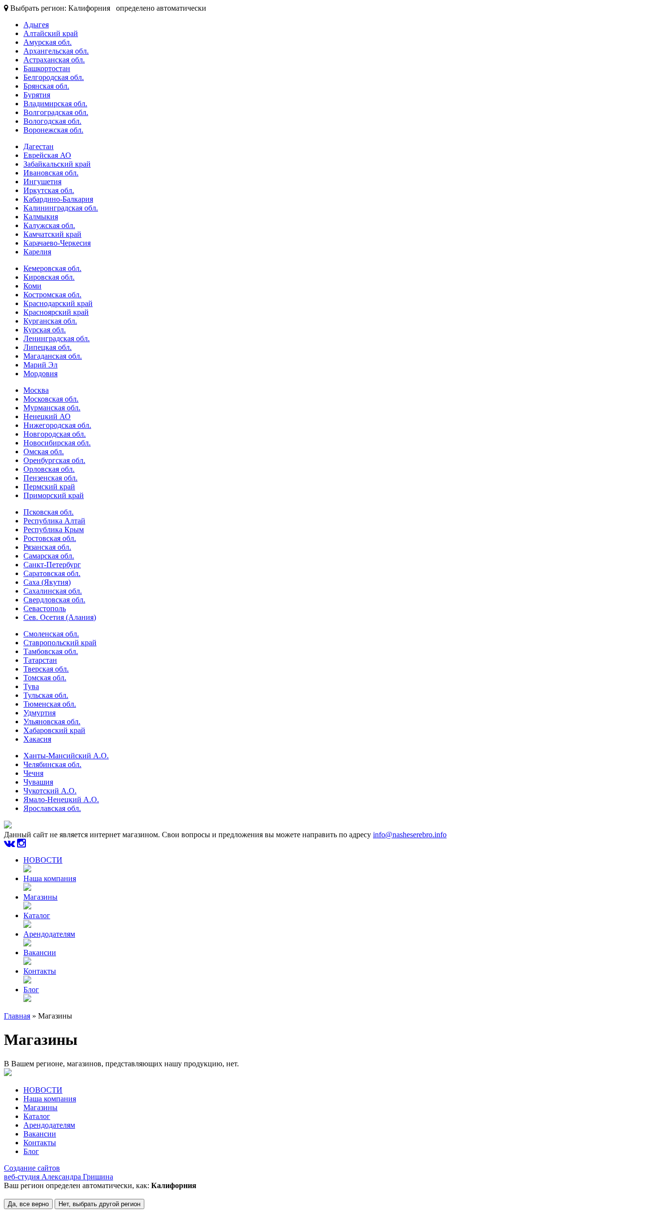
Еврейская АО (47, 155)
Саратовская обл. (51, 573)
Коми (32, 286)
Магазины (40, 897)
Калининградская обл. (60, 208)
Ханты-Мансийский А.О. (66, 755)
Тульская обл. (45, 695)
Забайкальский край (57, 164)
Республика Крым (53, 529)
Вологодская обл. (52, 121)
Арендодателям (49, 934)
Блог (31, 989)
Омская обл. (43, 451)
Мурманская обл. (51, 408)
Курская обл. (44, 330)
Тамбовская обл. (50, 651)
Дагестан (38, 146)
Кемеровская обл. (52, 268)
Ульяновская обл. (51, 721)
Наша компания (49, 878)
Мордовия (40, 373)
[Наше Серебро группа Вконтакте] (9, 843)
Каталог (36, 915)
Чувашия (38, 782)
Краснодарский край (58, 303)
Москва (36, 390)
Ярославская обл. (52, 808)
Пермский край (49, 486)
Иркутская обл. (48, 190)
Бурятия (36, 95)
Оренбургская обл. (54, 460)
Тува (31, 686)
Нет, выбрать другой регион (99, 1204)
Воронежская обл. (53, 130)
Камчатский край (52, 234)
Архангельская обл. (56, 51)
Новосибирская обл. (57, 443)
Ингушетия (42, 181)
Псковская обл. (48, 512)
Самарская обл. (48, 556)
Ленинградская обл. (56, 338)
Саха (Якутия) (47, 582)
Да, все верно (28, 1204)
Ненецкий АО (47, 416)
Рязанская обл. (47, 547)
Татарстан (40, 660)
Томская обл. (44, 678)
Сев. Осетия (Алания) (59, 617)
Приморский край (53, 495)
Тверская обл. (46, 669)
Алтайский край (50, 33)
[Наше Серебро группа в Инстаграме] (21, 843)
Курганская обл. (50, 321)
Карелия (37, 252)
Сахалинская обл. (52, 591)
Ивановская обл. (50, 173)
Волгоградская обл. (55, 112)
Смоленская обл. (51, 634)
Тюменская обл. (49, 704)
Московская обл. (50, 399)
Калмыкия (40, 216)
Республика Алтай (54, 521)
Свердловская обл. (54, 600)
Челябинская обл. (52, 764)
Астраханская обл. (54, 60)
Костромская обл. (52, 294)
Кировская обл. (49, 277)
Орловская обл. (49, 469)
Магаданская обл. (52, 356)
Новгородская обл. (54, 434)
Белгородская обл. (53, 77)
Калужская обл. (49, 225)
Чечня (33, 773)
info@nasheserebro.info (410, 834)
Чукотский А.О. (50, 791)
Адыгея (36, 24)
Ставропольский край (60, 642)
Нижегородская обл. (57, 425)
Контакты (39, 971)
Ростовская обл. (49, 538)
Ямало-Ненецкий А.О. (61, 799)
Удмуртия (39, 713)
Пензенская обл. (50, 478)
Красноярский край (56, 312)
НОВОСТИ (42, 860)
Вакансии (39, 952)
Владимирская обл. (55, 103)
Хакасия (37, 739)
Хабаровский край (54, 730)
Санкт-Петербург (52, 564)
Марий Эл (40, 365)
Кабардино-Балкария (58, 199)
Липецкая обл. (47, 347)
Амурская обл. (47, 42)
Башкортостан (46, 68)
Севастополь (44, 608)
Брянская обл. (46, 86)
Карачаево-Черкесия (57, 243)
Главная (17, 1016)
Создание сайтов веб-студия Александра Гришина (58, 1172)
